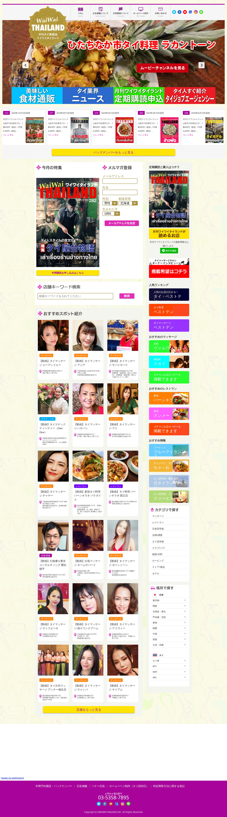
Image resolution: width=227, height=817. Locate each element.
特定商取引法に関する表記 (169, 786)
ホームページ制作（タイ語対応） (129, 786)
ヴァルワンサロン (168, 347)
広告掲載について (100, 12)
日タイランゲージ (167, 482)
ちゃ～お (167, 465)
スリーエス (167, 496)
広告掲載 (82, 786)
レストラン (158, 522)
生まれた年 (110, 209)
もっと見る (8, 138)
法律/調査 (157, 535)
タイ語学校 (158, 541)
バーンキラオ (166, 398)
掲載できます (167, 377)
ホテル (155, 573)
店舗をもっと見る (88, 709)
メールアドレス (113, 176)
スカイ (160, 362)
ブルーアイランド (168, 451)
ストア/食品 (158, 566)
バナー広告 (98, 786)
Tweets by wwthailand (12, 777)
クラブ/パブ (158, 547)
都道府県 (124, 199)
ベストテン (164, 310)
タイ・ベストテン (168, 295)
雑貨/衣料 (157, 554)
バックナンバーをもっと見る (113, 152)
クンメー (162, 413)
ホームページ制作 (141, 12)
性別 (105, 199)
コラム (80, 12)
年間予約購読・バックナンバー (54, 786)
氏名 (105, 187)
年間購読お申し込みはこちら (68, 272)
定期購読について (121, 12)
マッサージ (158, 515)
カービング (158, 560)
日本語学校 (158, 528)
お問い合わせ (161, 12)
